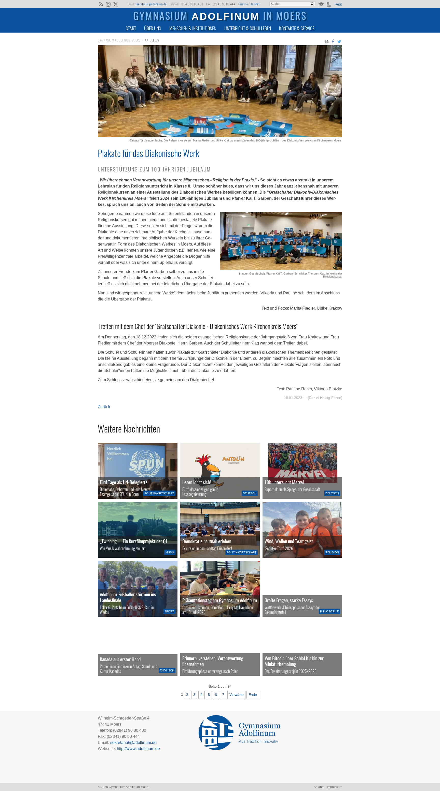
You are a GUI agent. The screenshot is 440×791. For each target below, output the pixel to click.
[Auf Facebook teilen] (333, 41)
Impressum (334, 787)
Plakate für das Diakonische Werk (148, 153)
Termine (243, 4)
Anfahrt (255, 4)
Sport (169, 611)
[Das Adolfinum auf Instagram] (108, 4)
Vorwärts (236, 695)
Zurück (104, 407)
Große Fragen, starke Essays (289, 600)
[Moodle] (321, 4)
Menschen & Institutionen (192, 28)
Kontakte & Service (296, 28)
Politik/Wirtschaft (159, 493)
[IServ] (338, 4)
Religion (332, 552)
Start (131, 28)
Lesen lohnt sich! (196, 482)
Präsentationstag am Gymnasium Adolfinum (219, 600)
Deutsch (249, 493)
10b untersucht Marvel (284, 482)
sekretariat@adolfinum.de (150, 4)
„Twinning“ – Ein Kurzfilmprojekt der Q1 (134, 541)
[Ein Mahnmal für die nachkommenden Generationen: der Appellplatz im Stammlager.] (220, 648)
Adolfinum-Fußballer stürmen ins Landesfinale (128, 597)
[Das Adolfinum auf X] (115, 4)
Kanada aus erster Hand (120, 659)
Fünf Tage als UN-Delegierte (123, 482)
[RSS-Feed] (101, 4)
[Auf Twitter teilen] (339, 41)
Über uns (152, 28)
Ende (253, 695)
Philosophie (329, 611)
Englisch (167, 670)
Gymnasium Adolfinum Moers (119, 40)
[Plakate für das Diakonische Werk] (220, 135)
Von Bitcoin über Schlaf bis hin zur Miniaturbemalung (294, 661)
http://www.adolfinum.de (138, 748)
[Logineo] (329, 4)
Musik (170, 552)
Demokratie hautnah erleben (206, 541)
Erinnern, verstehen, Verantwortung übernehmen (212, 661)
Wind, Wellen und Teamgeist (289, 541)
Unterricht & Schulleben (247, 28)
